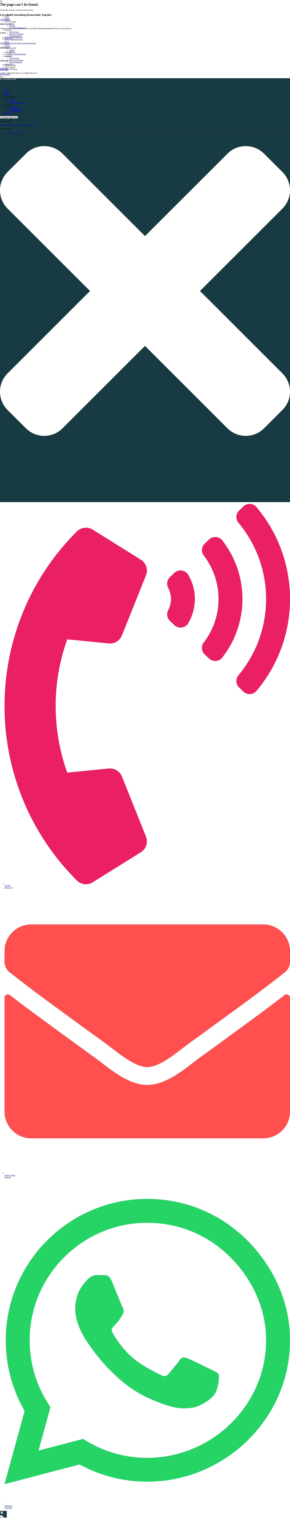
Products (12, 26)
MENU (4, 69)
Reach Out (8, 38)
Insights (12, 24)
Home (7, 16)
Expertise (8, 30)
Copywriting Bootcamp (17, 28)
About (7, 18)
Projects (7, 20)
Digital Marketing (15, 36)
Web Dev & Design (16, 34)
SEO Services (14, 32)
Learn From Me (10, 22)
